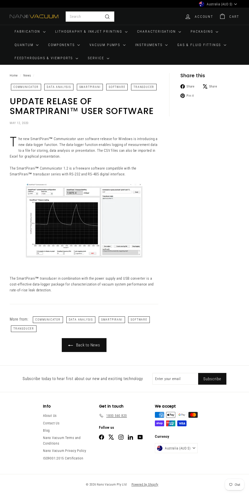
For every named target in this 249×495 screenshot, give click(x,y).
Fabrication (28, 31)
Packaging (202, 31)
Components (62, 45)
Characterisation (157, 31)
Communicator (26, 87)
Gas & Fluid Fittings (199, 45)
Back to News (87, 345)
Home (14, 75)
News (27, 75)
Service (97, 58)
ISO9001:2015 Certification (63, 458)
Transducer (143, 87)
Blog (46, 430)
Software (117, 87)
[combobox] (90, 16)
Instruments (149, 45)
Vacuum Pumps (105, 45)
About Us (50, 416)
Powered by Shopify (145, 484)
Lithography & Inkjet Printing (89, 31)
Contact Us (51, 423)
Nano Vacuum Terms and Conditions (62, 440)
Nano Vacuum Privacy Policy (64, 451)
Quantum (25, 45)
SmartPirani (90, 87)
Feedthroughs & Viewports (44, 58)
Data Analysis (59, 87)
